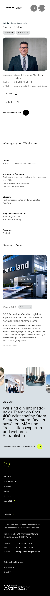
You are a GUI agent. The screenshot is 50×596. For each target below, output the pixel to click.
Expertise (8, 476)
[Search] (33, 8)
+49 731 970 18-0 (24, 544)
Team (13, 23)
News (6, 491)
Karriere (7, 496)
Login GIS (8, 501)
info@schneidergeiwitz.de (28, 552)
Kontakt (7, 486)
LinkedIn (7, 514)
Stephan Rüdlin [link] (22, 23)
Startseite (6, 23)
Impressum (9, 567)
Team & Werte (10, 481)
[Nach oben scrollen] (6, 464)
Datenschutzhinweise (13, 562)
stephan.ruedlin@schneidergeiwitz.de (30, 86)
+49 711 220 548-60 (23, 82)
